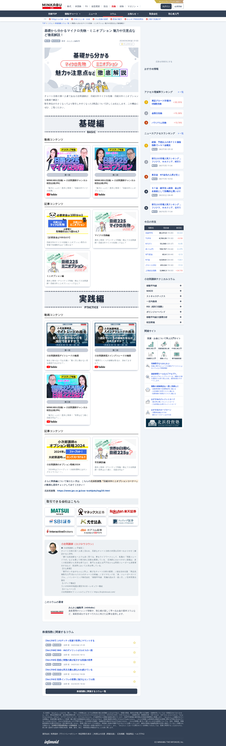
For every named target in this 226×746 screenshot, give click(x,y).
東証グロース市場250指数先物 (161, 102)
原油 (49, 645)
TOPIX (148, 238)
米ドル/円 (149, 249)
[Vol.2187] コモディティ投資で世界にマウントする (70, 640)
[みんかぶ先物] (51, 6)
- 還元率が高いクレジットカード (162, 402)
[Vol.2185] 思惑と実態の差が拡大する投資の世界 (69, 660)
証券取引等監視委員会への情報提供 (64, 725)
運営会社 (46, 734)
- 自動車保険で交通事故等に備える (163, 389)
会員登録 (178, 6)
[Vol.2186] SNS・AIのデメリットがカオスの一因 (69, 650)
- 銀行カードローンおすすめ (161, 415)
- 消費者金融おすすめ (158, 412)
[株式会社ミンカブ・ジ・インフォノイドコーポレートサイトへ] (51, 742)
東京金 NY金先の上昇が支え (166, 174)
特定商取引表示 (84, 734)
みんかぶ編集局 (73, 41)
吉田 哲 (67, 645)
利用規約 (54, 734)
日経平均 (149, 233)
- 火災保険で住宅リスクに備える (162, 391)
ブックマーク (128, 44)
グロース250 (150, 265)
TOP (44, 23)
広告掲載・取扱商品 (125, 734)
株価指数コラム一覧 (62, 23)
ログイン (166, 6)
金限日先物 (157, 113)
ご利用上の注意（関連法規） (104, 734)
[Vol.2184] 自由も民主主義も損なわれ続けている (69, 669)
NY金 (147, 260)
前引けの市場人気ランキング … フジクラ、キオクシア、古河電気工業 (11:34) (166, 207)
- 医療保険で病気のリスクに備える (163, 393)
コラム (50, 23)
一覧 (181, 92)
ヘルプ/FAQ (139, 734)
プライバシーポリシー (68, 734)
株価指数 (56, 41)
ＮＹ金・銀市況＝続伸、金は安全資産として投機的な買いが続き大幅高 (166, 191)
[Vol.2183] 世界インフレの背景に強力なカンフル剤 (70, 679)
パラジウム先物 (159, 122)
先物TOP (52, 13)
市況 (155, 166)
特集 (48, 41)
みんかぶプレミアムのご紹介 (169, 1)
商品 (155, 149)
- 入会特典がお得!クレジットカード (163, 404)
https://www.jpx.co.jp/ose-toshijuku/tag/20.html (83, 490)
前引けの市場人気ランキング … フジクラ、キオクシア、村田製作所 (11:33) (166, 161)
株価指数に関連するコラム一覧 (91, 691)
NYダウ (148, 244)
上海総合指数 (150, 270)
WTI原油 (148, 254)
